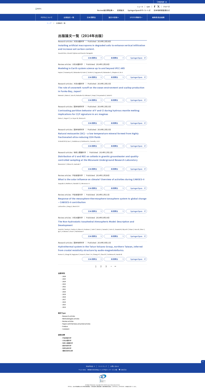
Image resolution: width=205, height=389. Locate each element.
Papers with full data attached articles (76, 324)
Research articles (68, 316)
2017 (64, 299)
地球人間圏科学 (67, 343)
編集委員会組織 (158, 17)
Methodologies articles (70, 319)
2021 (64, 289)
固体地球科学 (66, 346)
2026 (64, 276)
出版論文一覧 (69, 17)
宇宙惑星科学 (66, 338)
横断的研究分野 (67, 351)
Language (160, 1)
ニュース (140, 6)
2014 (64, 307)
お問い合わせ (114, 366)
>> (115, 266)
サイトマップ (102, 366)
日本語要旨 (91, 17)
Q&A (148, 6)
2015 (64, 304)
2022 (64, 286)
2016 (64, 302)
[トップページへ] (38, 8)
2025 (64, 279)
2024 (64, 281)
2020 (64, 292)
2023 (64, 284)
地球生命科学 (66, 348)
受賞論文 (120, 10)
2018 (64, 297)
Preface (65, 326)
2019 (64, 294)
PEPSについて (47, 17)
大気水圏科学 (66, 340)
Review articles (67, 321)
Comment (65, 329)
